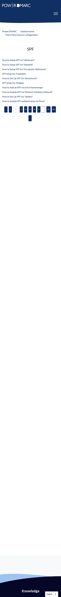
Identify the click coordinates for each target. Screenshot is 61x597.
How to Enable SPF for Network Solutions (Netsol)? (27, 92)
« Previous (6, 109)
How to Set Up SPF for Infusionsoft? (19, 78)
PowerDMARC (9, 31)
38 (54, 109)
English (49, 594)
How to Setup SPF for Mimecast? (18, 60)
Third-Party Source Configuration (21, 34)
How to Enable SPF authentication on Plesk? (23, 101)
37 (48, 109)
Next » (30, 118)
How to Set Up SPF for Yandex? (17, 96)
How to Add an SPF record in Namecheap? (22, 87)
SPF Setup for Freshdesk (14, 73)
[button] (55, 13)
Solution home (27, 31)
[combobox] (51, 594)
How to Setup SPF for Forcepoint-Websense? (24, 69)
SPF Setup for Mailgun (13, 82)
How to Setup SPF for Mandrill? (17, 64)
